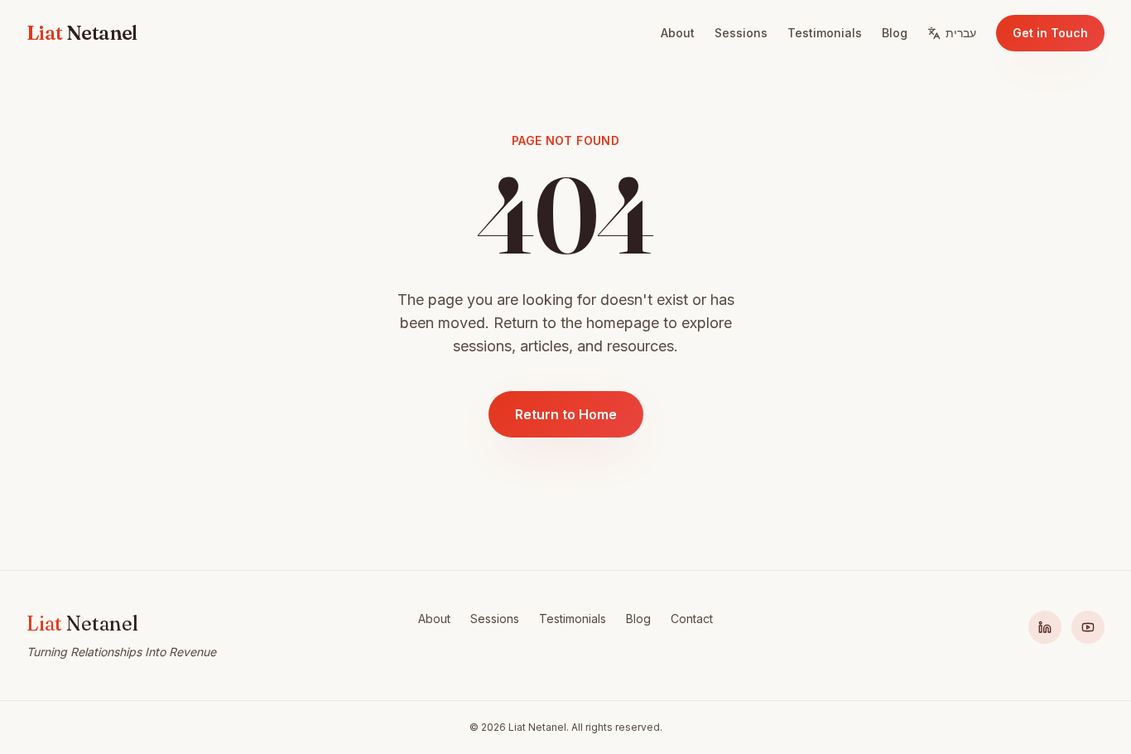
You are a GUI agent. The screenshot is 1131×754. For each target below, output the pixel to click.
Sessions (741, 33)
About (678, 33)
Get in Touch (1050, 33)
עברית (961, 33)
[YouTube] (1088, 627)
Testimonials (824, 33)
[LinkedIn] (1044, 627)
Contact (692, 618)
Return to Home (566, 414)
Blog (894, 33)
